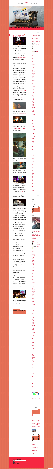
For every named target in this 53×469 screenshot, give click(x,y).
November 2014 (33, 136)
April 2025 (33, 258)
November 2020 (33, 93)
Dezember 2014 (33, 332)
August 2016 (33, 320)
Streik (32, 376)
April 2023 (33, 76)
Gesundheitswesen (33, 400)
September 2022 (33, 80)
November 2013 (33, 340)
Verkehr (32, 186)
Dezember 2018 (33, 107)
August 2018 (33, 306)
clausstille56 (26, 2)
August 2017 (33, 313)
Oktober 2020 (33, 94)
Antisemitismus (33, 343)
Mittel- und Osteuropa (34, 455)
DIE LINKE (33, 151)
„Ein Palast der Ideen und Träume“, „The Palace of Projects (18, 97)
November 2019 (33, 297)
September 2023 (33, 73)
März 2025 (33, 62)
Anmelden (33, 190)
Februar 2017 (33, 120)
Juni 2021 (33, 89)
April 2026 (33, 251)
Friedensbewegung (33, 354)
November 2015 (33, 129)
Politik (32, 171)
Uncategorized (34, 403)
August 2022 (33, 277)
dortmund (20, 310)
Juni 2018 (33, 307)
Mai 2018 (33, 111)
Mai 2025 (33, 61)
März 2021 (33, 91)
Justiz (32, 165)
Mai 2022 (33, 279)
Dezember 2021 (33, 282)
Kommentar (33, 363)
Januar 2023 (33, 274)
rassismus (33, 173)
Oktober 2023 (33, 269)
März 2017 (33, 316)
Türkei (32, 377)
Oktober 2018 (33, 108)
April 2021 (33, 90)
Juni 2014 (33, 139)
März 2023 (33, 273)
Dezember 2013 (33, 339)
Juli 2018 (33, 110)
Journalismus (33, 361)
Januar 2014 (33, 142)
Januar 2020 (33, 99)
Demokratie (34, 398)
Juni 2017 (33, 314)
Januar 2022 (33, 85)
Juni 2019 (33, 300)
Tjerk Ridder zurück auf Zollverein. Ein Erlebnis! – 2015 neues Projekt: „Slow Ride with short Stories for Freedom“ (18, 35)
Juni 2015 (33, 132)
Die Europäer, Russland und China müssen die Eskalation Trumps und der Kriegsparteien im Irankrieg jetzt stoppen (36, 41)
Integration (33, 360)
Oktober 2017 (33, 312)
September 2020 (33, 291)
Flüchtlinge (33, 155)
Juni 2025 (33, 257)
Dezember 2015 (33, 325)
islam (32, 164)
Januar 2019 (33, 303)
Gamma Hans (34, 44)
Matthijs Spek (22, 191)
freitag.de (22, 310)
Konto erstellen (33, 386)
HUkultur (20, 311)
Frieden (32, 157)
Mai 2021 (33, 286)
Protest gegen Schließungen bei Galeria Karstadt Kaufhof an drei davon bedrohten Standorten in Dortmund (36, 422)
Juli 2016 (33, 124)
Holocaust (33, 162)
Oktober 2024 (33, 65)
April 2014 (33, 337)
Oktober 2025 (33, 58)
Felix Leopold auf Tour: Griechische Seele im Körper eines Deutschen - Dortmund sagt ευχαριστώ (36, 427)
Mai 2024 (33, 68)
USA (32, 382)
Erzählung (33, 152)
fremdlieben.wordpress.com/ (34, 450)
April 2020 (33, 294)
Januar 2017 (33, 317)
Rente (32, 371)
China (18, 310)
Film (32, 351)
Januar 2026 (33, 56)
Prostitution (33, 369)
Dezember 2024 (33, 64)
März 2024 (33, 266)
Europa (32, 154)
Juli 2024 (33, 67)
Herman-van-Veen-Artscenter (17, 311)
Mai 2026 (33, 54)
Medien (32, 367)
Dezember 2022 (33, 275)
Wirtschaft (33, 187)
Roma (32, 176)
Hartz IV (32, 358)
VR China (33, 383)
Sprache (33, 179)
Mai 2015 (33, 329)
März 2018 (33, 309)
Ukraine (32, 183)
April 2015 (33, 133)
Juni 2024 (33, 264)
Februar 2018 (33, 113)
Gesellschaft (33, 159)
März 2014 (33, 141)
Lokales (32, 170)
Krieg (32, 167)
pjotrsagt (34, 51)
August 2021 (33, 88)
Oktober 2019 (33, 101)
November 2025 (33, 254)
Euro (32, 153)
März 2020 (33, 98)
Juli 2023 (33, 74)
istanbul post (24, 311)
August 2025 (33, 59)
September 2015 (33, 130)
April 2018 (33, 308)
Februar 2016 (33, 127)
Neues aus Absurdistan (34, 451)
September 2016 (33, 123)
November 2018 (33, 304)
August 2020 (33, 95)
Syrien (32, 180)
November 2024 (33, 261)
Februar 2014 (33, 338)
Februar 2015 (33, 331)
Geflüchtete (33, 158)
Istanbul (22, 311)
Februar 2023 (33, 77)
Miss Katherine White (34, 452)
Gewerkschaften (33, 357)
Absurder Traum (37, 51)
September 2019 (33, 298)
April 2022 (33, 83)
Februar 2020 (33, 295)
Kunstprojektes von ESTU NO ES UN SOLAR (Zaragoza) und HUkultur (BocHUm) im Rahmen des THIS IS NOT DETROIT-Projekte (19, 128)
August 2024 (33, 263)
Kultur (32, 364)
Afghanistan (33, 342)
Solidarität (33, 177)
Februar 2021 (33, 288)
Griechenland (33, 161)
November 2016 (33, 122)
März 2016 (33, 323)
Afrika (32, 146)
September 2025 (33, 255)
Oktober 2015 (33, 326)
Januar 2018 (33, 310)
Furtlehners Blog (33, 449)
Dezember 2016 (33, 121)
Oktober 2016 (33, 319)
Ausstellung (33, 148)
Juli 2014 (33, 335)
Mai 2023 (33, 272)
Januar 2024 (33, 267)
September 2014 (33, 334)
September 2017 (33, 116)
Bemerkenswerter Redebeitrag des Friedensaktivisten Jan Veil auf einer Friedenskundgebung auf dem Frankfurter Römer (36, 38)
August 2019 (33, 102)
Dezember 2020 (33, 289)
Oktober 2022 (33, 276)
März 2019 (33, 105)
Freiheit (32, 156)
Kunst (32, 168)
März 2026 (33, 55)
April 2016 (33, 126)
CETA (32, 346)
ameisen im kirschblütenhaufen (34, 448)
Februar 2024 (33, 70)
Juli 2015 (33, 328)
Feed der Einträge (33, 387)
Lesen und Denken (33, 444)
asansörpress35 (16, 310)
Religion (33, 174)
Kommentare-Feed (33, 191)
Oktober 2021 (33, 283)
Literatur (32, 366)
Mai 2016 (33, 322)
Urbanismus (33, 185)
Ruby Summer (33, 453)
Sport (32, 375)
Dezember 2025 (33, 57)
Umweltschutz (33, 380)
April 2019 (33, 301)
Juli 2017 (33, 117)
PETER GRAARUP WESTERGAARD (35, 447)
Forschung (33, 352)
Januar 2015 (33, 135)
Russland (33, 373)
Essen (21, 310)
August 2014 (33, 138)
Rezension (33, 372)
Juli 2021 (33, 285)
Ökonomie (33, 345)
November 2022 (33, 79)
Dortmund (33, 348)
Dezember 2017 (33, 114)
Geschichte (33, 355)
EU (32, 349)
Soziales (33, 374)
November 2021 (33, 86)
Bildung (32, 149)
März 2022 (33, 280)
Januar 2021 (33, 92)
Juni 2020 (33, 96)
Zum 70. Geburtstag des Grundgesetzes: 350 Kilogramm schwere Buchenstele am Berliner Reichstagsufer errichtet (36, 420)
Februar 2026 (33, 252)
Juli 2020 (33, 292)
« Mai (32, 415)
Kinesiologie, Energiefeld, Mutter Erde (35, 454)
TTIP (32, 379)
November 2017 (33, 311)
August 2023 (33, 270)
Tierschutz (33, 182)
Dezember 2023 (33, 71)
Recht (32, 370)
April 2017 (33, 119)
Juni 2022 (33, 82)
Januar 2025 (33, 260)
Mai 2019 (33, 104)
